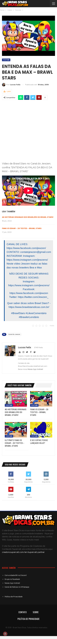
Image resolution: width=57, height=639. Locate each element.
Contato (22, 612)
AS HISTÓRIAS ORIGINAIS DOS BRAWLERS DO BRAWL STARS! (28, 217)
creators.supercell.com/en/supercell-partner (23, 552)
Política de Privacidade (13, 597)
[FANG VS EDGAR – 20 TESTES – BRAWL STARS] (41, 399)
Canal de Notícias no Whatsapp (17, 587)
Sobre (36, 612)
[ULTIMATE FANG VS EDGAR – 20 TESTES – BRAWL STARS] (16, 430)
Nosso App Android (35, 369)
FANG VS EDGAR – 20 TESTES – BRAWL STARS (21, 228)
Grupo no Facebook (12, 579)
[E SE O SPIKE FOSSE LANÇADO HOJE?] (41, 430)
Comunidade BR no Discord (16, 575)
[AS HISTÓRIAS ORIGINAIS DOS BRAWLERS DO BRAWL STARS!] (16, 399)
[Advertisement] (28, 131)
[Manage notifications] (5, 634)
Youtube (6, 60)
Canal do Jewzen (14, 334)
